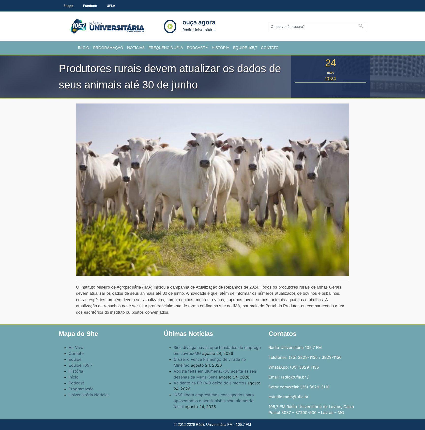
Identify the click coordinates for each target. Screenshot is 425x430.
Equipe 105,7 (245, 48)
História (220, 48)
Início (83, 48)
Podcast (196, 48)
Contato (270, 48)
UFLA (111, 6)
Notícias (136, 48)
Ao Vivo (76, 347)
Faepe (68, 6)
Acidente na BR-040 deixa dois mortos (210, 382)
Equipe (75, 359)
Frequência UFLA (166, 48)
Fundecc (90, 6)
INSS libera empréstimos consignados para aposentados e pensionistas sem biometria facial (214, 400)
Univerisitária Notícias (89, 394)
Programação (108, 48)
